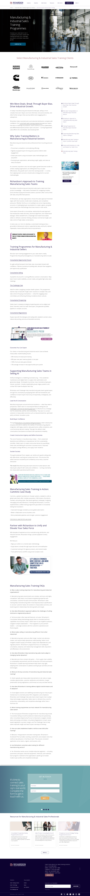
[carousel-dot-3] (48, 809)
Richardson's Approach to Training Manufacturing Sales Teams (70, 120)
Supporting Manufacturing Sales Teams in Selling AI (71, 134)
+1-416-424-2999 (54, 869)
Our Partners (26, 887)
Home (11, 7)
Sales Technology (13, 885)
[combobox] (77, 3)
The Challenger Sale (14, 889)
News (25, 885)
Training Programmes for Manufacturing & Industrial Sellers (69, 127)
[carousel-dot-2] (46, 809)
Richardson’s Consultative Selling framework (28, 423)
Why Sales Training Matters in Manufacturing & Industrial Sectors (70, 112)
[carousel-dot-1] (44, 809)
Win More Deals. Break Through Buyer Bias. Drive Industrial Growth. (71, 105)
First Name (33, 785)
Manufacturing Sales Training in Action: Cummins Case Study (70, 140)
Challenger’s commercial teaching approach (22, 409)
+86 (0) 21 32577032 (54, 873)
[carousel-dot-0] (41, 809)
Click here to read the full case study (20, 519)
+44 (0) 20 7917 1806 (54, 868)
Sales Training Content (14, 882)
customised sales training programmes (31, 123)
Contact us (18, 44)
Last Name (33, 791)
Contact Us (69, 3)
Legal (23, 894)
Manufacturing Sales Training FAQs (70, 152)
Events (25, 882)
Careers (19, 894)
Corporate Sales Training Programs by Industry (25, 7)
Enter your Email (49, 886)
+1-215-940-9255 (51, 866)
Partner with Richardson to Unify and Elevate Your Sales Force (71, 146)
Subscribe (75, 886)
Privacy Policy (47, 889)
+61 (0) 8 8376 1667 (54, 871)
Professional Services (14, 887)
